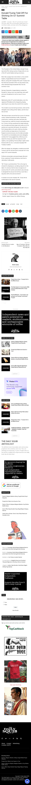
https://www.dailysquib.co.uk (15, 266)
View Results (15, 610)
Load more (15, 373)
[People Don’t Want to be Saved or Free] (6, 352)
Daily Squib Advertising (15, 685)
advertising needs (6, 189)
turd (21, 204)
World (6, 6)
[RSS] (17, 738)
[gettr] (14, 269)
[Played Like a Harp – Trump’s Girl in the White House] (6, 282)
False (5, 604)
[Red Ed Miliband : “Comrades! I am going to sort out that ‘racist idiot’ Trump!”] (6, 297)
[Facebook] (3, 31)
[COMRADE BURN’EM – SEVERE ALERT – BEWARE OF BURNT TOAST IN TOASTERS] (6, 430)
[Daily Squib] (2, 28)
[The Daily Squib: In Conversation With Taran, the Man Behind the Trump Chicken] (6, 289)
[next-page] (5, 303)
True (5, 602)
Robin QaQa (7, 27)
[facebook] (8, 269)
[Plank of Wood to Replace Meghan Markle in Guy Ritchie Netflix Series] (6, 360)
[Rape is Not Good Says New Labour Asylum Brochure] (6, 414)
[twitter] (22, 269)
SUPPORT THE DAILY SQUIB (10, 191)
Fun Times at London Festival (15, 557)
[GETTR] (9, 738)
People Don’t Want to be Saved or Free (11, 501)
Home (3, 6)
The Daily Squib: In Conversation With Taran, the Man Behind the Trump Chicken (20, 288)
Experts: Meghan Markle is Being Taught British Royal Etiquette (14, 497)
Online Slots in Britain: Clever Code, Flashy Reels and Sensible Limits (14, 514)
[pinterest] (16, 269)
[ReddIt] (16, 31)
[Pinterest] (9, 31)
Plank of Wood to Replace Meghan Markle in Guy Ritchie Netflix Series (15, 505)
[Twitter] (6, 31)
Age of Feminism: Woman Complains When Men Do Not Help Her (23, 246)
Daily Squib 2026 (25, 776)
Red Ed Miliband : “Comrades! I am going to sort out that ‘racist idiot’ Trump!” (19, 296)
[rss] (19, 269)
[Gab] (5, 738)
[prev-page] (2, 303)
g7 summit (12, 204)
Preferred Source (6, 44)
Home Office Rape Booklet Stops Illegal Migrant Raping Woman (15, 509)
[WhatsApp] (13, 31)
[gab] (11, 269)
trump (17, 204)
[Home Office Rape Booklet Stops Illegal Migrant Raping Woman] (6, 368)
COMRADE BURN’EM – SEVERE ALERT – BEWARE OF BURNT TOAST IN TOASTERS (20, 429)
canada (7, 204)
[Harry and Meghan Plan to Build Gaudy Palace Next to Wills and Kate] (6, 406)
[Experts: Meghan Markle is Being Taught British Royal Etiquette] (6, 344)
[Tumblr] (20, 31)
